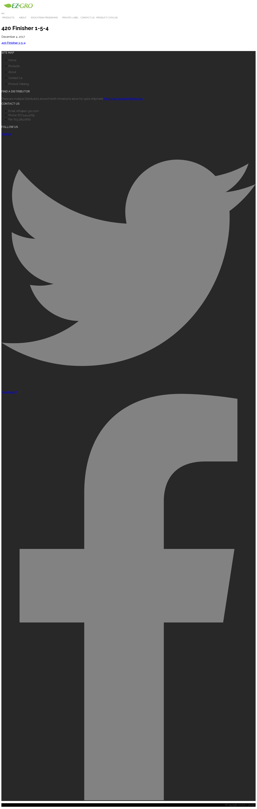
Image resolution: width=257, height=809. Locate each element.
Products (8, 17)
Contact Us (88, 17)
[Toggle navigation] (2, 13)
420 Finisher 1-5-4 (13, 43)
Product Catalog (107, 17)
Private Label (70, 17)
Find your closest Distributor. (123, 98)
